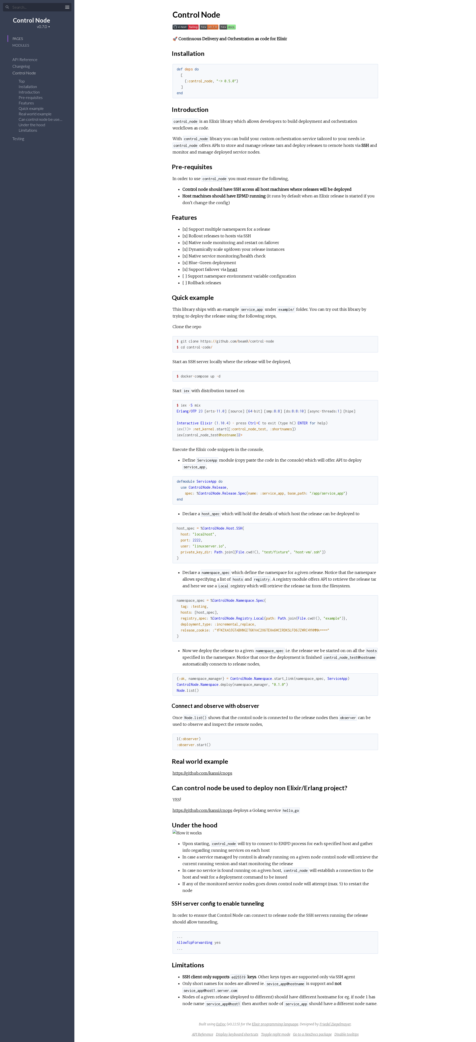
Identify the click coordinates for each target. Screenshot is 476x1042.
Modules (20, 45)
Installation (28, 86)
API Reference (25, 59)
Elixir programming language (275, 1024)
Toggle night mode (275, 1034)
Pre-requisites (31, 97)
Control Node (31, 20)
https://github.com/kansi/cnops (202, 773)
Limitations (28, 130)
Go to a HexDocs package (312, 1034)
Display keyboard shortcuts (237, 1034)
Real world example (35, 113)
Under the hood (32, 124)
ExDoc (221, 1024)
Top (22, 81)
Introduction (29, 92)
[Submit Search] (7, 7)
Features (26, 102)
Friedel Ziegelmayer (335, 1024)
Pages (17, 38)
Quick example (31, 108)
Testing (18, 138)
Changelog (21, 66)
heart (232, 269)
